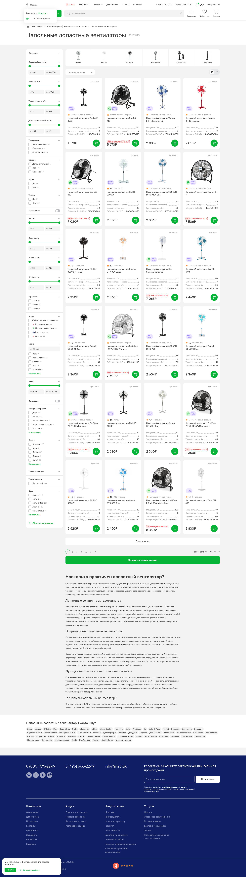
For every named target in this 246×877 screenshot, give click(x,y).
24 (211, 551)
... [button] (86, 552)
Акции (71, 5)
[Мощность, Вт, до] (59, 86)
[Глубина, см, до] (59, 281)
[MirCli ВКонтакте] (29, 775)
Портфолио (32, 821)
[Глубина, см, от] (29, 281)
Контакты (137, 5)
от (31, 72)
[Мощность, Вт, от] (29, 86)
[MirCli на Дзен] (43, 775)
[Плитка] (212, 72)
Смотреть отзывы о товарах (142, 560)
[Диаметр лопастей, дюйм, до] (59, 125)
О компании (32, 812)
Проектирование (152, 821)
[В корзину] (96, 143)
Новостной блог (113, 830)
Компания (33, 806)
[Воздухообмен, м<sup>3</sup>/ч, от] (29, 66)
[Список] (217, 72)
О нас (124, 5)
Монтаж (148, 812)
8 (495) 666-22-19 (184, 5)
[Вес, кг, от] (29, 222)
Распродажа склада (75, 826)
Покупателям (114, 806)
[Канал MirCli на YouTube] (36, 775)
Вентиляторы (53, 26)
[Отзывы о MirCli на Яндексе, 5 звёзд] (123, 865)
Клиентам (83, 5)
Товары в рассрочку (75, 817)
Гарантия (109, 826)
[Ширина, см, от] (29, 262)
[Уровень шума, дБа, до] (59, 105)
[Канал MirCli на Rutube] (49, 775)
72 (219, 551)
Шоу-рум (109, 812)
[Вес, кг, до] (59, 222)
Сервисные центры (114, 839)
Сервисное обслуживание (157, 817)
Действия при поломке (116, 835)
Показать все (34, 373)
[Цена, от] (29, 385)
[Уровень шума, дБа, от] (29, 105)
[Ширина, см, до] (59, 262)
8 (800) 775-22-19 (164, 5)
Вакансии (31, 844)
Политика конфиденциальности (121, 844)
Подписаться (207, 779)
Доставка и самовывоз (155, 826)
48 (215, 551)
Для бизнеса (112, 5)
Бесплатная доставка (76, 821)
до (47, 72)
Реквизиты (31, 839)
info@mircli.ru (213, 5)
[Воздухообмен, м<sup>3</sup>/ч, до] (59, 66)
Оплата (147, 830)
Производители (112, 817)
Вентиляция (37, 26)
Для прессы (32, 830)
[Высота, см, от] (29, 242)
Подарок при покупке (76, 812)
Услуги (97, 5)
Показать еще (143, 541)
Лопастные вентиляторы (103, 26)
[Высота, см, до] (59, 242)
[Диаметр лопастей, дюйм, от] (29, 125)
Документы (31, 835)
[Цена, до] (59, 385)
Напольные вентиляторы (75, 26)
